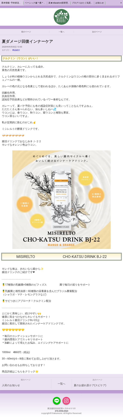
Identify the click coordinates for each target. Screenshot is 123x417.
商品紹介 (16, 50)
